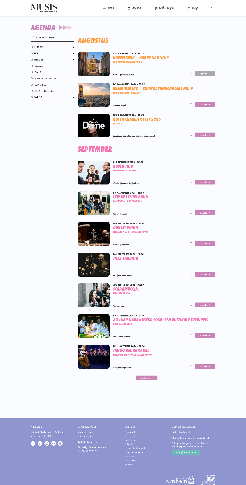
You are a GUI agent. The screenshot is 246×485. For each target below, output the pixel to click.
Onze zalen (130, 459)
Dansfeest (40, 84)
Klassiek (39, 47)
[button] (212, 8)
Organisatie (130, 431)
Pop (36, 53)
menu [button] (110, 7)
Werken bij (130, 435)
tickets (204, 104)
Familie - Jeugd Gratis (47, 78)
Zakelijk (128, 443)
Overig (38, 97)
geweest (205, 73)
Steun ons (129, 455)
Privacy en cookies (134, 451)
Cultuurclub (130, 439)
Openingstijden (85, 435)
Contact (129, 463)
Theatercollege (44, 90)
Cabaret (39, 65)
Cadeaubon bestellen (182, 431)
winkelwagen (166, 7)
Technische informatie (135, 447)
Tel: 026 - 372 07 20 (87, 451)
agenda (136, 7)
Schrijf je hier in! (184, 452)
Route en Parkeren (86, 431)
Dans (37, 72)
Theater (38, 59)
